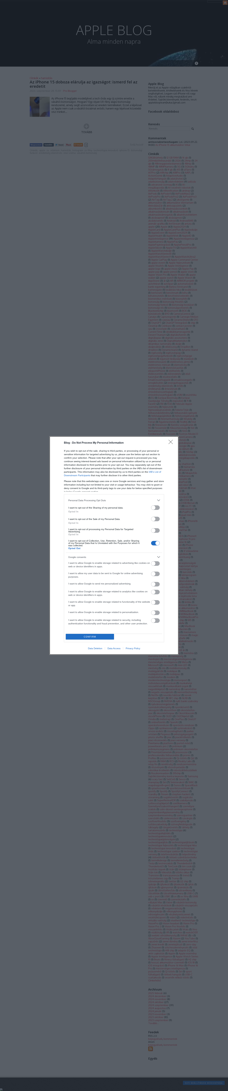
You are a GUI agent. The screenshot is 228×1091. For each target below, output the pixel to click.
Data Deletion (95, 648)
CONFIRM (90, 637)
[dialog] (114, 545)
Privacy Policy (133, 648)
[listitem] (114, 500)
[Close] (172, 443)
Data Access (114, 648)
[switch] (155, 507)
